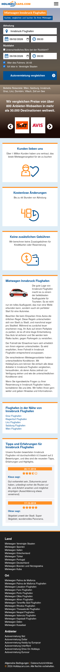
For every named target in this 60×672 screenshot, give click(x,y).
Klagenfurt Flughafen (16, 419)
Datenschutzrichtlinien (42, 663)
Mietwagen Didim (13, 621)
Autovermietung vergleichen (32, 75)
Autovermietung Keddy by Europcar (23, 642)
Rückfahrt (8, 45)
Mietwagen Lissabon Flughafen (20, 586)
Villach (28, 91)
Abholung (8, 25)
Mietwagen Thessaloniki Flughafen (22, 609)
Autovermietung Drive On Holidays (22, 648)
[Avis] (38, 125)
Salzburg (34, 88)
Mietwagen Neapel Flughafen (20, 612)
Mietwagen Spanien (15, 546)
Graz (5, 91)
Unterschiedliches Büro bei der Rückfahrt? (27, 49)
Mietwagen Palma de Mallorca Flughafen (25, 583)
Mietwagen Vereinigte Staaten (20, 543)
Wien (26, 88)
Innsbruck (45, 88)
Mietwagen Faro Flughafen (18, 589)
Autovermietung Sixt (15, 636)
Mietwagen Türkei (14, 556)
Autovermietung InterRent (18, 645)
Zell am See (39, 91)
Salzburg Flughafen (15, 425)
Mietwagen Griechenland (17, 553)
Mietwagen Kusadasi (15, 625)
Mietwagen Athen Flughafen (19, 599)
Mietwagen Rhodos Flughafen (20, 605)
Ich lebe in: (21, 66)
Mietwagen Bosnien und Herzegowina (24, 565)
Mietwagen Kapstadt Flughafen (20, 618)
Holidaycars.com (21, 666)
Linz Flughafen (13, 422)
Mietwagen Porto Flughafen (19, 593)
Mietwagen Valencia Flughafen (20, 615)
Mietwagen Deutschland (17, 562)
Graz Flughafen (13, 415)
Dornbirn (19, 91)
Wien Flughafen (14, 428)
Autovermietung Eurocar (17, 652)
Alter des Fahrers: (18, 62)
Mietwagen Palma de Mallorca (20, 580)
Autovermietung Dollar (16, 639)
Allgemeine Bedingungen (17, 663)
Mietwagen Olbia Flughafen (19, 596)
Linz (11, 91)
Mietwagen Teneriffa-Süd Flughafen (23, 602)
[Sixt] (22, 125)
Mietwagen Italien (14, 549)
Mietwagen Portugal (15, 559)
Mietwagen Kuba (13, 569)
